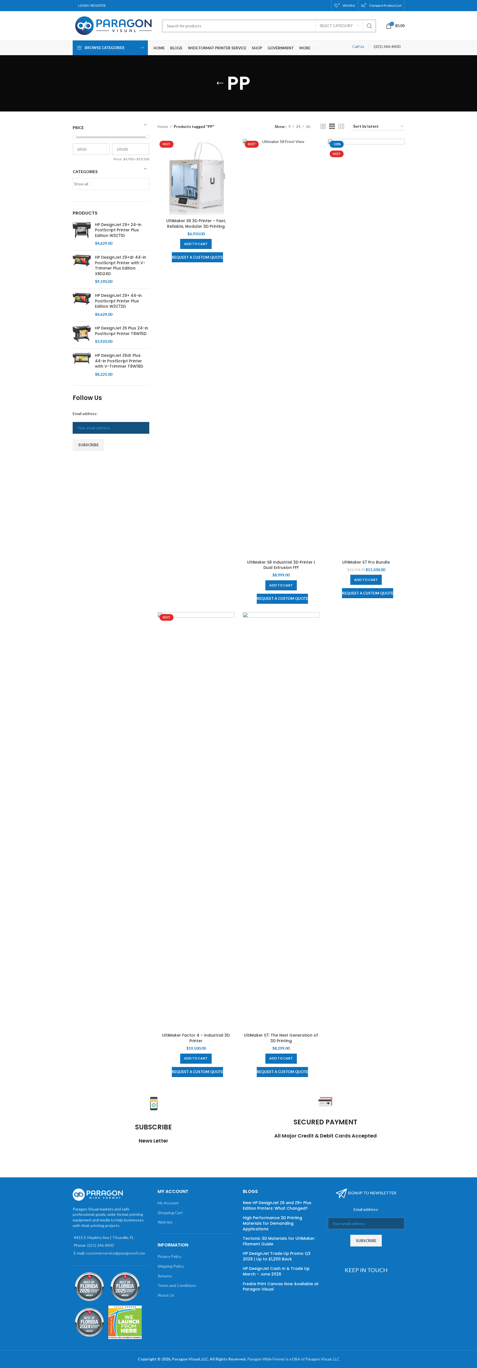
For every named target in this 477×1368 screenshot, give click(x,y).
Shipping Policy (171, 1266)
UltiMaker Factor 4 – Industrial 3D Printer (196, 1038)
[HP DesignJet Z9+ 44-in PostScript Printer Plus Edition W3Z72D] (82, 305)
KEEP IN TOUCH (366, 1270)
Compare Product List (385, 5)
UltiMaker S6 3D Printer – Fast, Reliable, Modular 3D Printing (196, 223)
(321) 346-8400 (387, 46)
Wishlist (349, 5)
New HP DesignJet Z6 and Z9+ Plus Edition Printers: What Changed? (277, 1205)
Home (163, 126)
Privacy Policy (169, 1256)
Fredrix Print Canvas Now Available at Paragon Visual (281, 1286)
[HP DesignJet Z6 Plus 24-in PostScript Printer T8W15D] (82, 335)
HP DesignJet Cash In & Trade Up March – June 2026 (276, 1271)
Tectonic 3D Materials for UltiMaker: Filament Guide (279, 1241)
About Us (166, 1295)
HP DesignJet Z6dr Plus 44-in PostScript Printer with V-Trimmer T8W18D (119, 361)
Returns (165, 1276)
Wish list (165, 1222)
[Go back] (220, 83)
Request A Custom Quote (197, 257)
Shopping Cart (170, 1212)
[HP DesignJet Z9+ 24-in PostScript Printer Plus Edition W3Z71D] (82, 234)
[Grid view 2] (323, 126)
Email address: (85, 413)
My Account (168, 1202)
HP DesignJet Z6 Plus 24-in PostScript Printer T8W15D (121, 331)
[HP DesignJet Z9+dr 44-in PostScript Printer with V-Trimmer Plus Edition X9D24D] (82, 269)
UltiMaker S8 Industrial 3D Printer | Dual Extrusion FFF (281, 565)
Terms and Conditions (177, 1285)
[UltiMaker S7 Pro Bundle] (366, 348)
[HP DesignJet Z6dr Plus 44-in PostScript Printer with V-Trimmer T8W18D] (82, 365)
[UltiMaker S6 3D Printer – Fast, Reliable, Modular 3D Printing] (196, 177)
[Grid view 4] (341, 126)
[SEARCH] (369, 26)
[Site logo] (114, 25)
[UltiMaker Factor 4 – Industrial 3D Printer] (196, 821)
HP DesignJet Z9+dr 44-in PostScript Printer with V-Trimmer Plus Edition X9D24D (120, 265)
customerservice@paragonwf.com (115, 1253)
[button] (196, 244)
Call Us (358, 46)
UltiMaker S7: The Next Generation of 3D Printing (281, 1038)
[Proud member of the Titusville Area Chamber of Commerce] (125, 1322)
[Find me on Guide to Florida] (89, 1286)
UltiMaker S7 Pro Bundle (366, 562)
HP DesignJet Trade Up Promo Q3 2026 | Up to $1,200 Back (276, 1256)
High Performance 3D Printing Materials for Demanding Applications (272, 1223)
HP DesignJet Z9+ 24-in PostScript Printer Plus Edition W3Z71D (118, 230)
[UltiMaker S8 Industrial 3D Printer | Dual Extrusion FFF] (281, 348)
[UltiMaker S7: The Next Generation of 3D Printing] (281, 821)
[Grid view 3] (332, 126)
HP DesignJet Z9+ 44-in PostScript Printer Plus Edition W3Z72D (118, 301)
